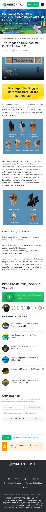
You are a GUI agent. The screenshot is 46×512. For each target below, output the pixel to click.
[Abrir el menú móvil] (42, 4)
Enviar (6, 437)
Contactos (23, 487)
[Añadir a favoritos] (13, 50)
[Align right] (23, 418)
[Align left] (16, 418)
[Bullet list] (27, 418)
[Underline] (11, 418)
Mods (17, 479)
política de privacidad (30, 438)
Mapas (25, 479)
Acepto (27, 438)
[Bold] (4, 418)
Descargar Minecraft (13, 28)
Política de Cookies (34, 483)
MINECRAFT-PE (15, 4)
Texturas (35, 479)
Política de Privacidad (13, 483)
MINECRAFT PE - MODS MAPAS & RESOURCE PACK (20, 38)
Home (9, 479)
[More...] (36, 418)
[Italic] (8, 418)
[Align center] (19, 418)
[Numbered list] (31, 418)
